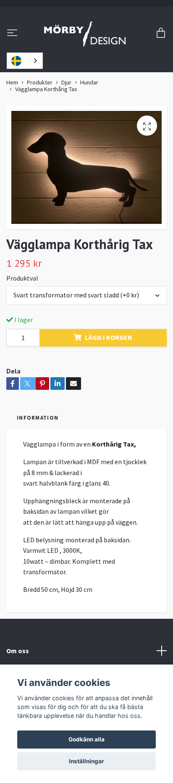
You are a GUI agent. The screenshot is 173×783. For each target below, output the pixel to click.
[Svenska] (24, 60)
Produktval (22, 278)
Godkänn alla (86, 739)
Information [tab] (37, 417)
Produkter (39, 82)
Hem (12, 82)
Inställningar (86, 761)
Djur (66, 82)
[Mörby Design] (85, 34)
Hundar (89, 82)
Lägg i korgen (108, 337)
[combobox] (25, 61)
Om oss (17, 650)
